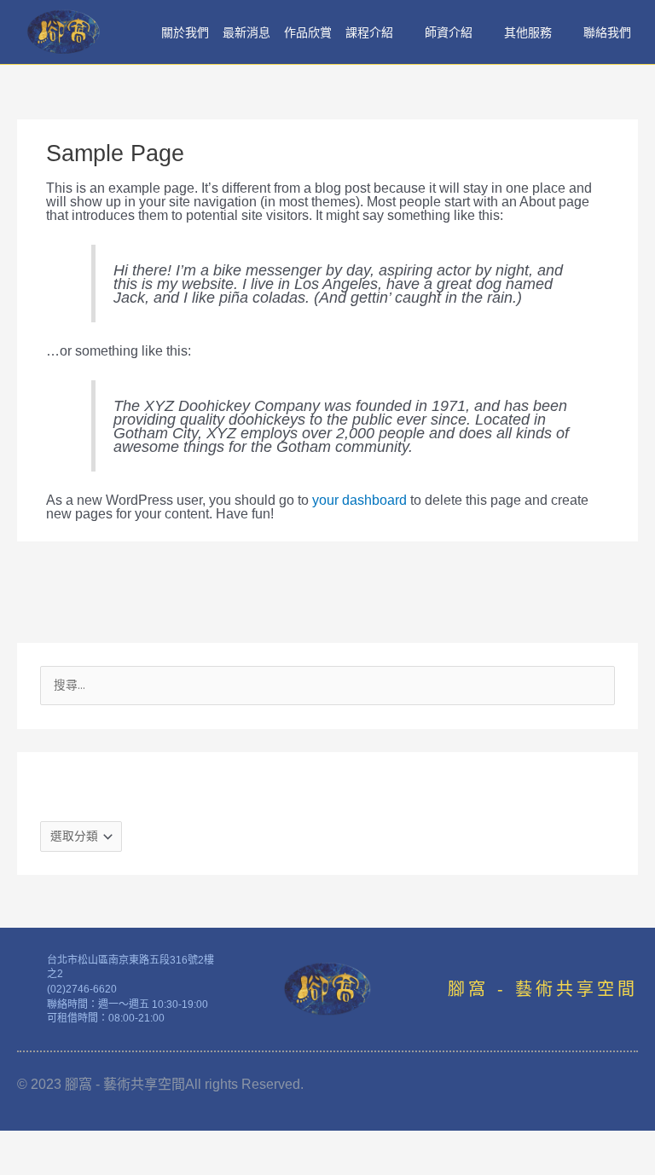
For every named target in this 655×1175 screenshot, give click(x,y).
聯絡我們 (607, 32)
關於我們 (185, 32)
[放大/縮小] (34, 1142)
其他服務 (528, 32)
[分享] (177, 1142)
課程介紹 (369, 32)
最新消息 (246, 32)
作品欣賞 (308, 32)
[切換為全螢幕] (106, 1142)
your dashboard (359, 500)
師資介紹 (448, 32)
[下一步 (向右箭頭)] (106, 1164)
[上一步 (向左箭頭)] (34, 1164)
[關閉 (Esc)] (249, 1142)
